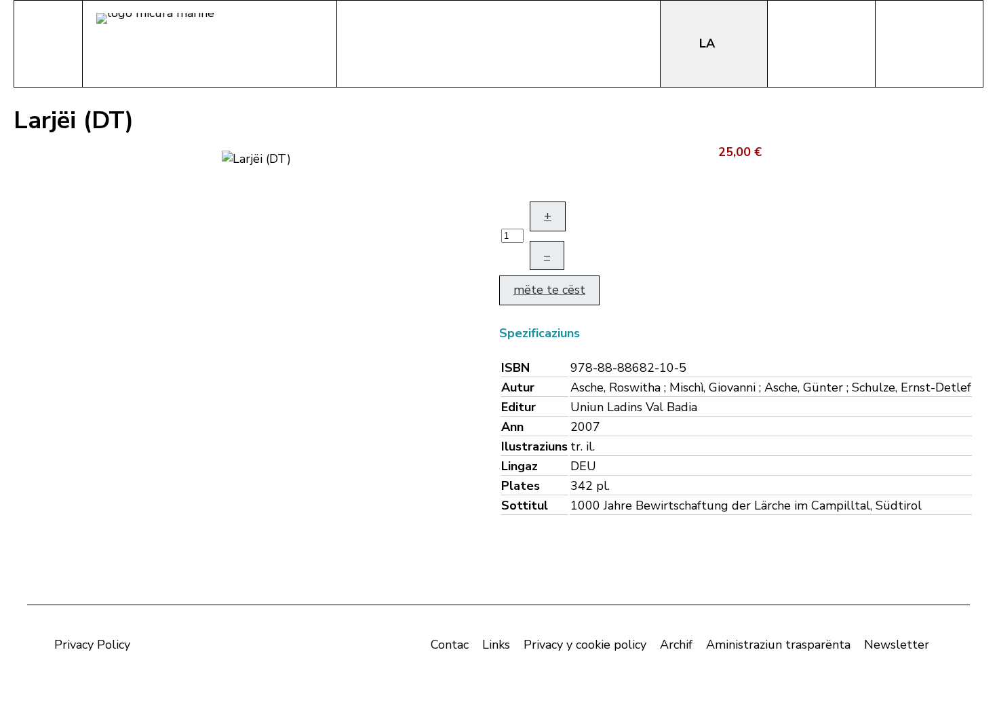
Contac (450, 644)
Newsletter (896, 644)
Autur (517, 387)
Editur (518, 407)
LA (708, 43)
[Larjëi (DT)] (256, 157)
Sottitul (524, 505)
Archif (676, 644)
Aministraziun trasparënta (778, 644)
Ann (512, 427)
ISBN (515, 368)
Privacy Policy (92, 644)
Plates (520, 486)
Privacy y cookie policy (585, 644)
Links (496, 644)
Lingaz (519, 466)
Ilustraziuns (534, 446)
